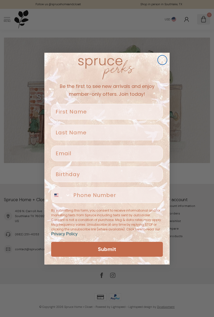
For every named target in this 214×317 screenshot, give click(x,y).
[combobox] (61, 195)
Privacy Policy (64, 234)
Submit (107, 249)
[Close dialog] (162, 60)
